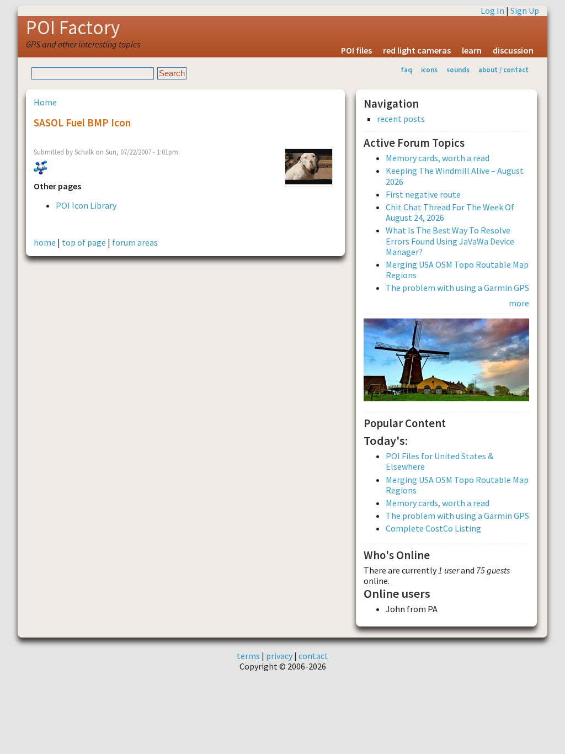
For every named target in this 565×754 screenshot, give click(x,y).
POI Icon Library (86, 205)
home (45, 242)
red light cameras (417, 50)
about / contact (503, 69)
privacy (279, 655)
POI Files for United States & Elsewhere (439, 461)
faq (406, 69)
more (519, 303)
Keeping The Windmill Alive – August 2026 (455, 176)
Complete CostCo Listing (433, 528)
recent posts (401, 119)
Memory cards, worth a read (437, 157)
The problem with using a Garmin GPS (457, 287)
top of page (84, 242)
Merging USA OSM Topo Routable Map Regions (457, 269)
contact (313, 655)
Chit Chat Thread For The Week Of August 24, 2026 (450, 212)
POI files (356, 50)
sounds (458, 69)
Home (45, 102)
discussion (513, 50)
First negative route (423, 194)
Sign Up (524, 10)
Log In (492, 10)
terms (248, 655)
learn (472, 50)
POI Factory (73, 27)
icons (429, 69)
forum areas (135, 242)
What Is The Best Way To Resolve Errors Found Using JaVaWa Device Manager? (450, 241)
